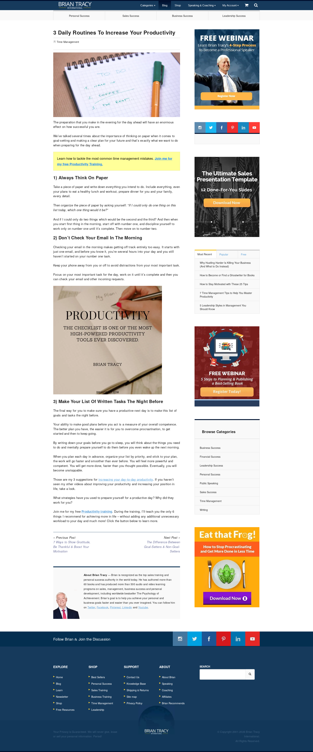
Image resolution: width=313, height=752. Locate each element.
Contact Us (133, 677)
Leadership (97, 709)
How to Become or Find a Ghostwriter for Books (227, 275)
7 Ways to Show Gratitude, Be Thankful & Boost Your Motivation (71, 544)
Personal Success (79, 16)
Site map (132, 696)
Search (205, 666)
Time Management (68, 42)
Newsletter (62, 696)
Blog (164, 5)
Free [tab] (243, 254)
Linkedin (127, 607)
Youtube (143, 607)
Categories (146, 5)
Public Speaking (209, 483)
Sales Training (99, 690)
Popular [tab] (223, 254)
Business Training (101, 696)
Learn (59, 690)
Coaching (167, 690)
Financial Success (210, 456)
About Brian (168, 677)
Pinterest (115, 607)
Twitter (91, 607)
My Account (229, 5)
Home (59, 677)
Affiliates (167, 696)
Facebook (102, 607)
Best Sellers (98, 677)
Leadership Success (234, 16)
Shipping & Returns (138, 690)
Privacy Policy (134, 703)
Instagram (200, 127)
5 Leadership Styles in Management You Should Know (223, 307)
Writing (204, 510)
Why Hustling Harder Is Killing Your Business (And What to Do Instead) (225, 264)
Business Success (182, 16)
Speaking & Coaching (201, 5)
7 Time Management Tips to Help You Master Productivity (226, 294)
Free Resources (65, 709)
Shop (178, 5)
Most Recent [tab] (204, 254)
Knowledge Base (136, 683)
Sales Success (130, 16)
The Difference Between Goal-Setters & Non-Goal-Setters (162, 544)
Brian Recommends (173, 703)
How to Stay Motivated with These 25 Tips (224, 284)
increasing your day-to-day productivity (126, 479)
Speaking (167, 683)
